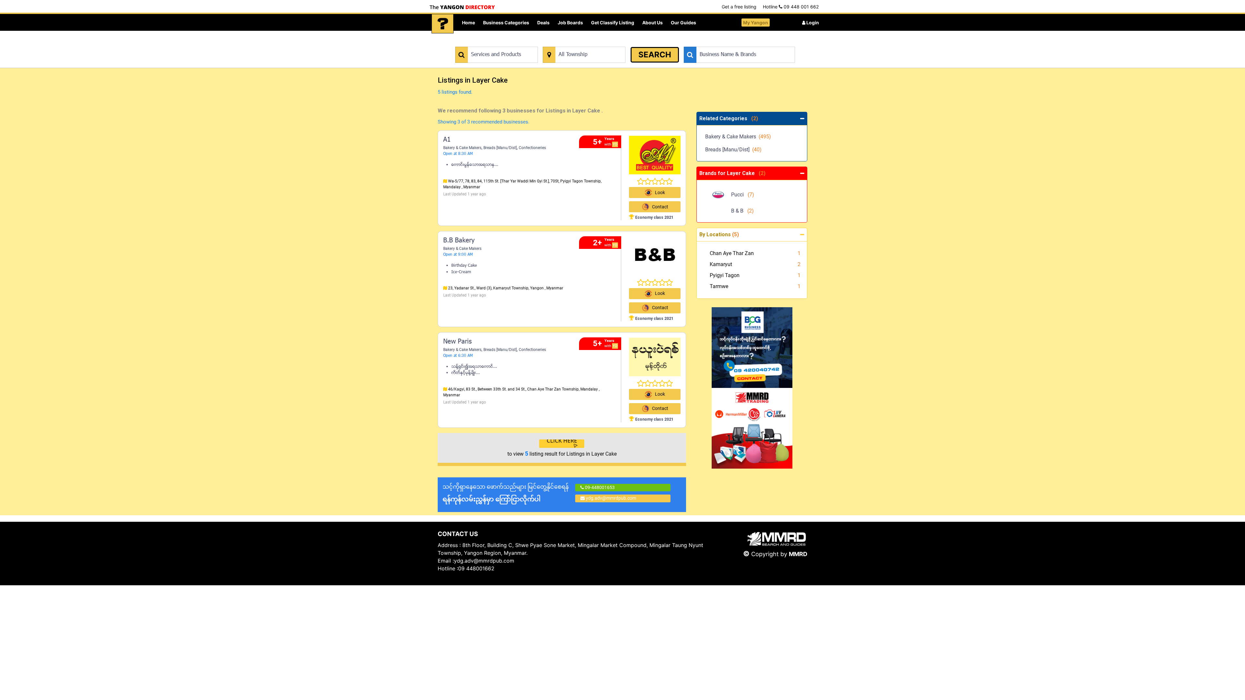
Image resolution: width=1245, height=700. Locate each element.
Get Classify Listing (612, 22)
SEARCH (654, 54)
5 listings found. (455, 92)
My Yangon (755, 22)
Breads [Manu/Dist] (500, 148)
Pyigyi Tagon (725, 275)
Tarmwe (719, 286)
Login (812, 22)
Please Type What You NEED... (486, 43)
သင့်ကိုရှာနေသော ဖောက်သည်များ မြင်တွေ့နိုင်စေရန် (506, 493)
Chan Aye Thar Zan (732, 253)
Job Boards (570, 22)
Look (660, 192)
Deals (543, 22)
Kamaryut (721, 264)
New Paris (457, 342)
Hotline (791, 6)
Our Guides (683, 22)
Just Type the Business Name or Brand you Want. (732, 43)
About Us (652, 22)
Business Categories (506, 22)
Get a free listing (739, 6)
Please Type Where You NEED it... (576, 43)
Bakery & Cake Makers (462, 148)
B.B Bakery (459, 241)
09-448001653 (599, 487)
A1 (447, 140)
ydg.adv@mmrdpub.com (611, 498)
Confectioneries (532, 148)
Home (468, 22)
